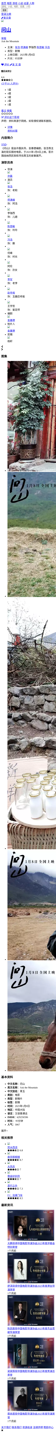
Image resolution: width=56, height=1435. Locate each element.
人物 (31, 3)
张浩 (17, 47)
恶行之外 (12, 1185)
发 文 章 (16, 64)
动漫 (26, 3)
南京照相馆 (13, 1157)
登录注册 (6, 14)
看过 (3, 110)
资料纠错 (12, 131)
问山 (6, 30)
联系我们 (17, 1427)
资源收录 (27, 1427)
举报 (3, 38)
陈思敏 (40, 47)
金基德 (11, 320)
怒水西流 (12, 1147)
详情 (9, 127)
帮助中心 (49, 1427)
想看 (9, 110)
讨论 (3, 144)
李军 (9, 279)
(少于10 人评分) (9, 83)
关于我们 (6, 1427)
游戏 (14, 3)
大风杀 (11, 1166)
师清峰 (24, 47)
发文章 (7, 18)
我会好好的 (13, 1176)
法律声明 (38, 1427)
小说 (20, 3)
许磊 (9, 176)
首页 (3, 3)
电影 (9, 3)
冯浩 (47, 47)
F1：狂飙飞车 (15, 1195)
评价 (7, 64)
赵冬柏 (11, 292)
